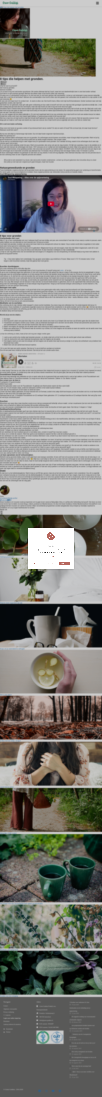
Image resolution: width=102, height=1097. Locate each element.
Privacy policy (51, 556)
